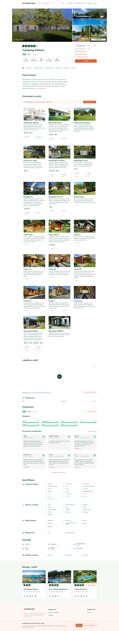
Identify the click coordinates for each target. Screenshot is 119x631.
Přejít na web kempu (82, 57)
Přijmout (79, 625)
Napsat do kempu (82, 54)
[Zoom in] (94, 366)
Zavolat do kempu (82, 51)
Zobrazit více (78, 448)
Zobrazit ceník (88, 102)
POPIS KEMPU (28, 68)
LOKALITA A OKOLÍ (49, 68)
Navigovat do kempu (91, 392)
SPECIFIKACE (66, 68)
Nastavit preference (90, 625)
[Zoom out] (94, 368)
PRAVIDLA (73, 68)
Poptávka (85, 61)
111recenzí (35, 54)
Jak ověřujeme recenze (92, 431)
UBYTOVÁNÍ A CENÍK (38, 68)
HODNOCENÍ (58, 68)
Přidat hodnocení (91, 411)
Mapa (94, 45)
